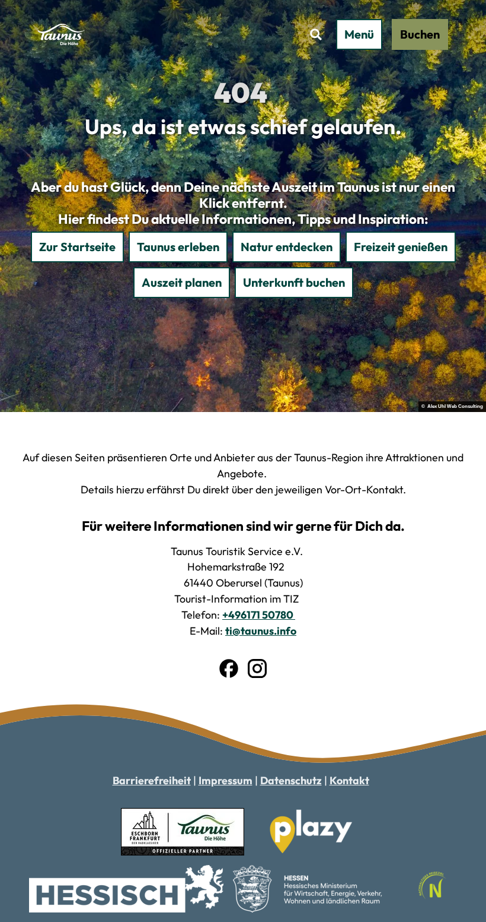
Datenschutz (291, 780)
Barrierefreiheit (152, 780)
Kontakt (349, 780)
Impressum (225, 780)
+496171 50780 (258, 615)
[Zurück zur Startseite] (62, 34)
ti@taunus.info (260, 631)
